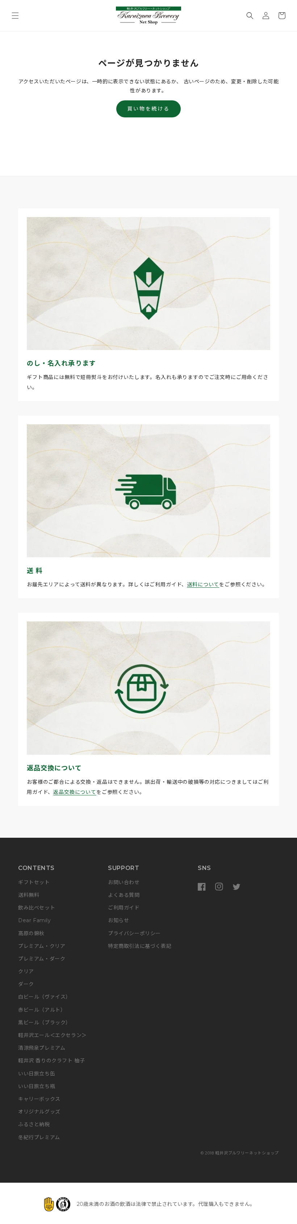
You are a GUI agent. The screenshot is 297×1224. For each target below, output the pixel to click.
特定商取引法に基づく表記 (139, 946)
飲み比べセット (36, 907)
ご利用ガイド (124, 907)
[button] (15, 16)
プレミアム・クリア (41, 946)
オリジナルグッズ (39, 1111)
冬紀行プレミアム (39, 1137)
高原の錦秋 (31, 933)
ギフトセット (34, 882)
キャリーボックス (39, 1099)
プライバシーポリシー (134, 933)
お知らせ (118, 920)
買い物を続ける (148, 108)
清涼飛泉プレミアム (41, 1048)
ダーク (26, 984)
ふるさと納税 (34, 1124)
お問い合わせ (124, 882)
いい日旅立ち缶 (36, 1073)
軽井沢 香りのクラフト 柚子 (51, 1060)
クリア (26, 971)
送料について (203, 584)
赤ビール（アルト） (42, 1010)
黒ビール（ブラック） (44, 1022)
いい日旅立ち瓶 (36, 1086)
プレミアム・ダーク (41, 959)
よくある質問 (124, 895)
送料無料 (28, 895)
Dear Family (34, 920)
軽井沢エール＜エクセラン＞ (52, 1035)
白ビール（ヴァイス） (44, 997)
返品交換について (74, 792)
